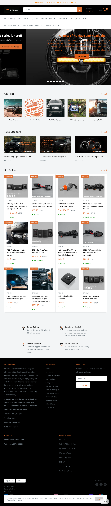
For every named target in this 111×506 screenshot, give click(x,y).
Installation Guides (52, 393)
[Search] (79, 9)
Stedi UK (9, 201)
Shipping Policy (51, 397)
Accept (99, 499)
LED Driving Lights (10, 18)
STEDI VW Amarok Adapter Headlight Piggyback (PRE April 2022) (92, 252)
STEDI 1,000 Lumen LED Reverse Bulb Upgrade (66, 205)
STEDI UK (35, 247)
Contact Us (49, 372)
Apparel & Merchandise (31, 25)
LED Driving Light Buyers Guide (17, 156)
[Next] (107, 109)
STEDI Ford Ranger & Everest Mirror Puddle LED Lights (16, 297)
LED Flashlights (46, 18)
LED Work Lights (29, 18)
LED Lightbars (51, 379)
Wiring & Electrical (77, 18)
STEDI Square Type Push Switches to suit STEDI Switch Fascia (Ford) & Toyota (17, 206)
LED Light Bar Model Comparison (54, 156)
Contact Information (53, 376)
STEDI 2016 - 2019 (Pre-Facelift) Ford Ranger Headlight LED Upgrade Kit (41, 298)
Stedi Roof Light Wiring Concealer (65, 297)
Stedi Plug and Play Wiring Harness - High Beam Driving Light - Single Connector (67, 252)
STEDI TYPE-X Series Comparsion (89, 156)
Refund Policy (51, 404)
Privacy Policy (50, 407)
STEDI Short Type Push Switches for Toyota (39, 251)
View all (104, 94)
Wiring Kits (49, 383)
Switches (62, 18)
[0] (105, 9)
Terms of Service (51, 400)
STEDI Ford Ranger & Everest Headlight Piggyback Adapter (42, 205)
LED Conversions (10, 25)
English (8, 481)
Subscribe (83, 385)
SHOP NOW (55, 56)
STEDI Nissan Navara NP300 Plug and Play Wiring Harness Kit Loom (93, 206)
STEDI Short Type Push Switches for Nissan (91, 297)
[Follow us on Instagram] (101, 484)
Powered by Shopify (10, 489)
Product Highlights (52, 390)
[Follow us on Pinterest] (105, 484)
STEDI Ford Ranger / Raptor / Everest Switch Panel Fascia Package (16, 252)
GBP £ (19, 481)
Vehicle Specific (51, 25)
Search (48, 369)
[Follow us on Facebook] (96, 484)
